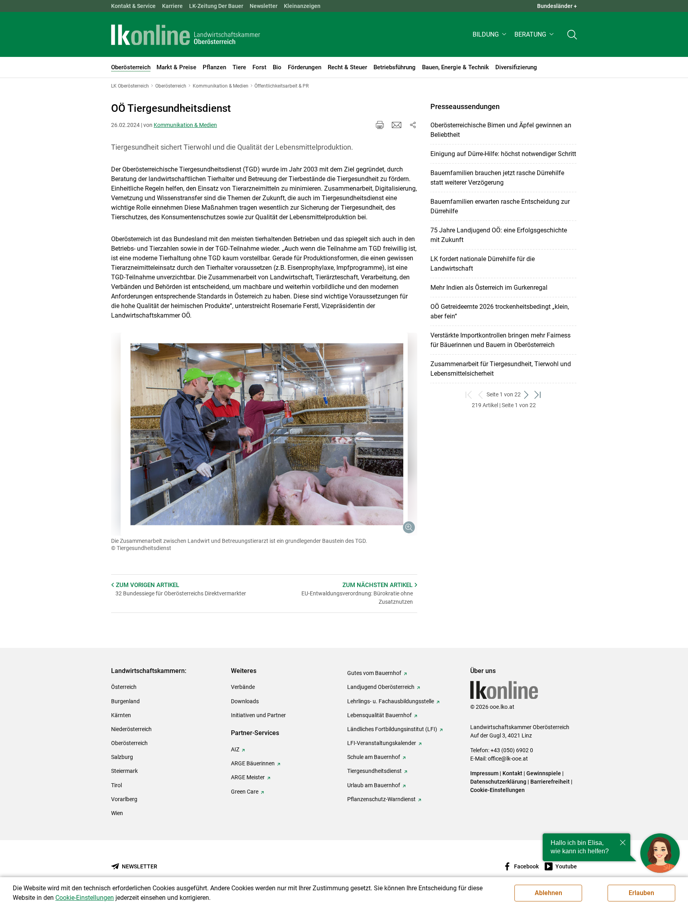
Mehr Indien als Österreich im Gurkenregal (488, 287)
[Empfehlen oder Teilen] (412, 125)
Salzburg (122, 757)
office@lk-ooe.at (508, 758)
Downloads (245, 701)
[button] (490, 34)
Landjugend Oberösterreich (380, 687)
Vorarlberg (124, 799)
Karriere (172, 6)
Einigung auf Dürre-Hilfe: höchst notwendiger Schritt (503, 154)
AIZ (235, 749)
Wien (117, 813)
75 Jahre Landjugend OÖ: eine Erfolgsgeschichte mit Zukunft (498, 235)
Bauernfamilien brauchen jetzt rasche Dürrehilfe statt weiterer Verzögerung (497, 177)
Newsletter (264, 6)
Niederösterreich (131, 729)
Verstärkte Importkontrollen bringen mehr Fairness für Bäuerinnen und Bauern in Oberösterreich (500, 340)
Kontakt (512, 773)
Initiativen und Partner (258, 715)
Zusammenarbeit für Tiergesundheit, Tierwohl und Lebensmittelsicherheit (500, 368)
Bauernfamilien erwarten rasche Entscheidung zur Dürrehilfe (500, 206)
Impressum (484, 773)
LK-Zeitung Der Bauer (216, 6)
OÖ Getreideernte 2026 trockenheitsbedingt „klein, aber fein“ (499, 311)
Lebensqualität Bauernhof (379, 715)
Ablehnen (548, 893)
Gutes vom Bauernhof (374, 673)
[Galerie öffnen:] (264, 434)
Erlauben (641, 893)
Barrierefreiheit (550, 781)
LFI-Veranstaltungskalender (381, 743)
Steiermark (124, 771)
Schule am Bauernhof (373, 757)
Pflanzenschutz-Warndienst (381, 799)
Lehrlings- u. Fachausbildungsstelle (390, 701)
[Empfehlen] (396, 125)
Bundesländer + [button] (557, 6)
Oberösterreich (129, 743)
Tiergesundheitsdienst (374, 771)
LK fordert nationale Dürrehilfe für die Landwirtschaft (482, 263)
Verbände (243, 687)
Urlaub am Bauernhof (373, 785)
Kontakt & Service (133, 6)
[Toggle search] (572, 34)
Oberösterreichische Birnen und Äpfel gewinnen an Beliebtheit (500, 129)
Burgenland (125, 701)
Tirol (116, 785)
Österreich (124, 687)
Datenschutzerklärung (498, 781)
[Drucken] (380, 125)
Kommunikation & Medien (185, 125)
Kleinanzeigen (302, 6)
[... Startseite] (185, 34)
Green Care (244, 791)
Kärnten (121, 715)
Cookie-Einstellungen (497, 790)
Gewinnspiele (543, 773)
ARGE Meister (248, 777)
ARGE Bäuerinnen (253, 763)
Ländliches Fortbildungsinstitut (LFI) (392, 729)
